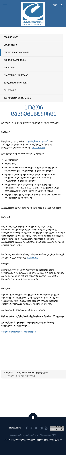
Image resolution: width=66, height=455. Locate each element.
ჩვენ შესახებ (11, 37)
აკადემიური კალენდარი (16, 75)
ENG (55, 5)
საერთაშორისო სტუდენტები (32, 372)
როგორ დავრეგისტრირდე (16, 52)
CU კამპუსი (10, 90)
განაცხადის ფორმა (38, 141)
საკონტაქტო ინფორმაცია (17, 98)
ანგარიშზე (32, 257)
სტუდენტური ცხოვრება (15, 83)
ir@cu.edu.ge (38, 147)
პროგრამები (10, 45)
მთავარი (8, 372)
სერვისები (9, 68)
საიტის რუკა (15, 427)
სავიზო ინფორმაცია (15, 60)
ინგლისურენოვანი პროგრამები (18, 331)
